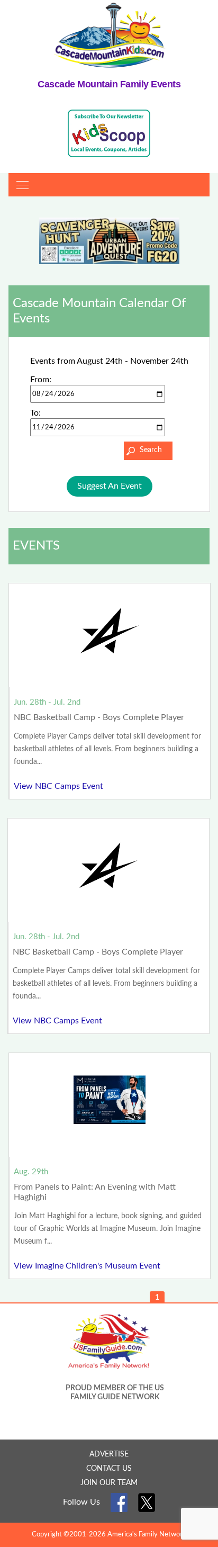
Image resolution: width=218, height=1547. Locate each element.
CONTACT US (109, 1468)
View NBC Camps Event (58, 786)
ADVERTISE (109, 1454)
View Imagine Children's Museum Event (87, 1266)
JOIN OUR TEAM (109, 1483)
